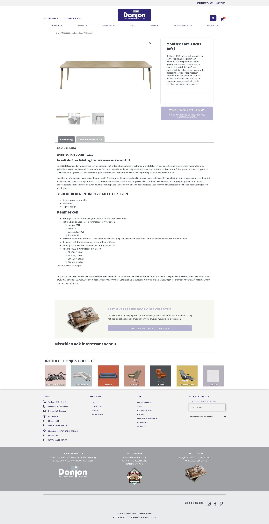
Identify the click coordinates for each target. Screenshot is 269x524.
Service (140, 406)
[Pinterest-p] (221, 503)
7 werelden (107, 25)
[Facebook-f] (215, 503)
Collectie (55, 25)
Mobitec (66, 32)
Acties (132, 25)
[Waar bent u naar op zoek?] (213, 18)
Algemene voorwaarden (147, 418)
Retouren (141, 414)
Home (58, 32)
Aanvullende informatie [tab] (90, 139)
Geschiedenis (97, 406)
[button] (150, 42)
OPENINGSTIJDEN (204, 3)
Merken (81, 25)
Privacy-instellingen (124, 517)
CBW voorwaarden (144, 402)
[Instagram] (209, 503)
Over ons (211, 25)
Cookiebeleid (142, 426)
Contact (221, 3)
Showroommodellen (183, 25)
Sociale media (97, 414)
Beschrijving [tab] (66, 139)
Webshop (154, 25)
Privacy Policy (142, 422)
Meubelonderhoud (145, 410)
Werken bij (96, 410)
